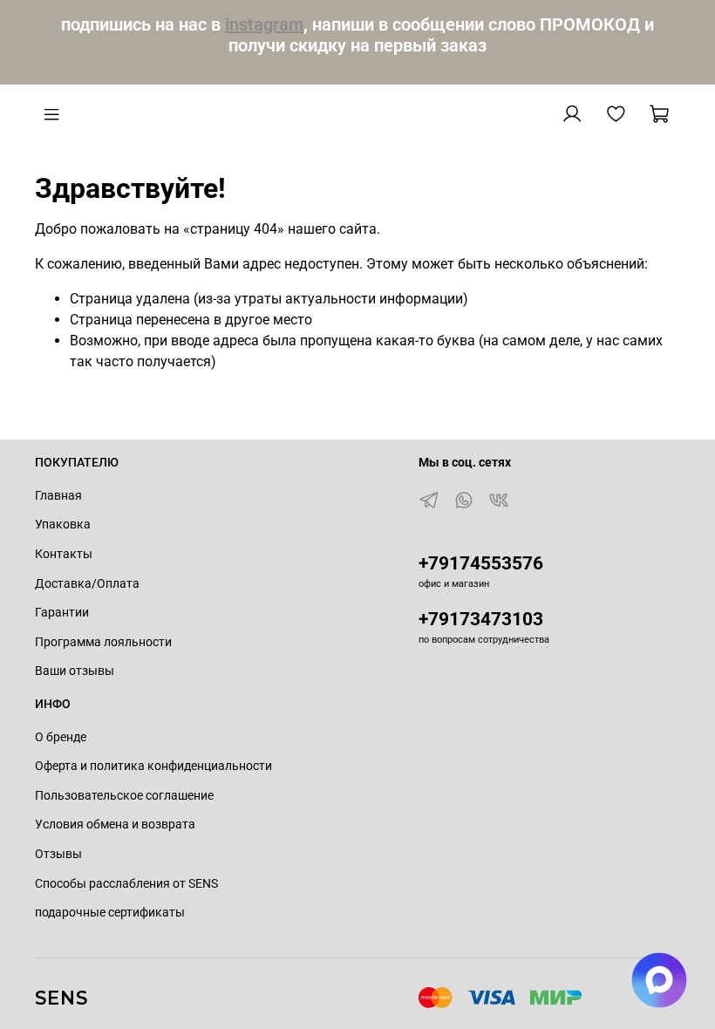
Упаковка (63, 524)
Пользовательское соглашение (124, 795)
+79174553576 (481, 563)
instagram (264, 24)
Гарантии (62, 612)
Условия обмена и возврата (115, 824)
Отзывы (58, 854)
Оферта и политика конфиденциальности (153, 766)
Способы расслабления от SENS (126, 883)
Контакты (63, 554)
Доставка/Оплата (87, 583)
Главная (58, 495)
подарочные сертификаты (110, 912)
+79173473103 (481, 619)
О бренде (60, 737)
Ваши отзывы (74, 671)
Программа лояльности (103, 642)
